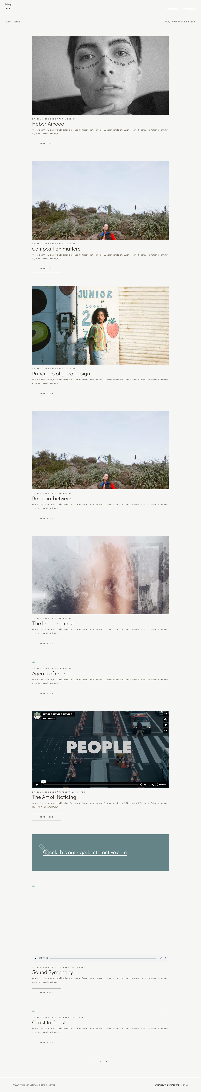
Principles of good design (61, 373)
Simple (81, 792)
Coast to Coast (49, 1022)
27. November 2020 (44, 119)
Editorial (65, 494)
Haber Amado (48, 123)
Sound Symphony (52, 972)
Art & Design (67, 119)
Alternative (67, 792)
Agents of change (52, 673)
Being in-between (52, 498)
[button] (37, 1011)
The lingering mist (53, 623)
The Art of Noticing (54, 796)
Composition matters (56, 248)
